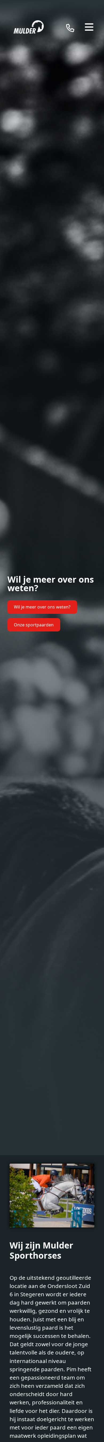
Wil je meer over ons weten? (42, 607)
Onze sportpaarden (34, 625)
